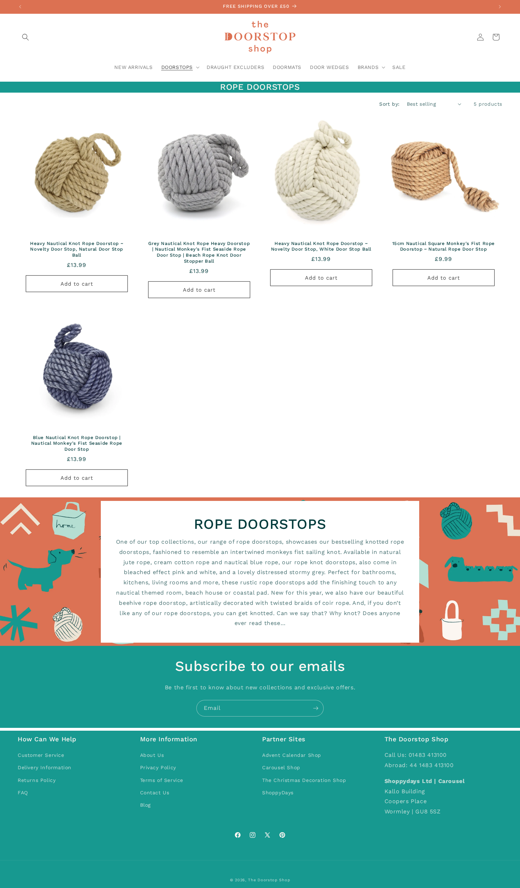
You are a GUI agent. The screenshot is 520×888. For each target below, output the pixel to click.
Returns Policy (37, 780)
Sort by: (389, 104)
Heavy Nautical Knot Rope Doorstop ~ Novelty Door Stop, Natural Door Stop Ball (76, 249)
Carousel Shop (281, 768)
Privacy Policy (158, 768)
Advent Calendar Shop (291, 755)
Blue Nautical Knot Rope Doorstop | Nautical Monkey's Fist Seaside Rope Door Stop (76, 443)
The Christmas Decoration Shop (304, 780)
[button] (25, 37)
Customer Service (41, 755)
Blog (145, 805)
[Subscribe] (315, 708)
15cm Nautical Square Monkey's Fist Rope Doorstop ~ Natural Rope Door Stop (443, 246)
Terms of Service (162, 780)
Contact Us (154, 792)
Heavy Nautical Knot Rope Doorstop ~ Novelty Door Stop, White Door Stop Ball (321, 246)
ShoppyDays (278, 792)
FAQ (23, 792)
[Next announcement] (500, 6)
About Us (152, 755)
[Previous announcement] (20, 6)
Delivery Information (44, 768)
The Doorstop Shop (269, 880)
